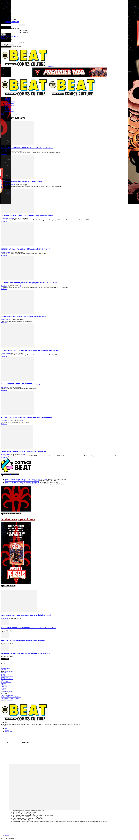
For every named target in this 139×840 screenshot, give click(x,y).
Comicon (3, 669)
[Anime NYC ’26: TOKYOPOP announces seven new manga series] (5, 637)
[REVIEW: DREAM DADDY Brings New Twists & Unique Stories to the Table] (17, 414)
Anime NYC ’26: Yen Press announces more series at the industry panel (26, 615)
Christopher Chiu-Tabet (8, 184)
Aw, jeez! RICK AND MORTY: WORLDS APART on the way (20, 384)
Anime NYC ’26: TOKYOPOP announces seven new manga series (23, 641)
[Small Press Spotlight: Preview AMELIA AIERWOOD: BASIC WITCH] (17, 313)
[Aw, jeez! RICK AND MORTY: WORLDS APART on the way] (17, 380)
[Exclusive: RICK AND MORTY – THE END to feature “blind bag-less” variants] (17, 144)
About (6, 728)
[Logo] (24, 96)
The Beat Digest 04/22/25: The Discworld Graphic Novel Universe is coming (27, 215)
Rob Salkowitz (5, 685)
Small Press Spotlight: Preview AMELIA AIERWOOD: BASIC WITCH (24, 316)
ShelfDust (4, 686)
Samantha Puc (5, 151)
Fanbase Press (5, 674)
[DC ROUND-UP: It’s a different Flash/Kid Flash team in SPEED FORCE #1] (17, 246)
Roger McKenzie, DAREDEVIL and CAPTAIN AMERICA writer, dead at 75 (25, 653)
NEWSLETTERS (9, 111)
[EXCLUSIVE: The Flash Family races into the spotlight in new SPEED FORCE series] (17, 279)
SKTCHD (3, 688)
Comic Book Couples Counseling (10, 698)
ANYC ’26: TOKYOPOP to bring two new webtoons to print (22, 482)
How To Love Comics (7, 679)
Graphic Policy (5, 677)
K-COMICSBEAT (9, 103)
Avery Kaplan (4, 387)
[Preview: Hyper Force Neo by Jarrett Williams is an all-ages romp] (17, 448)
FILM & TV (8, 100)
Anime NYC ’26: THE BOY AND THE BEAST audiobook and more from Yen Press (28, 628)
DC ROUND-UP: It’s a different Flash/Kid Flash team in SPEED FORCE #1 (25, 249)
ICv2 (2, 680)
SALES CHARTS (9, 105)
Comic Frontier (8, 671)
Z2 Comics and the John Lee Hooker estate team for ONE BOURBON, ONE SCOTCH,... (30, 350)
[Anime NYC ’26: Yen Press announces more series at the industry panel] (19, 612)
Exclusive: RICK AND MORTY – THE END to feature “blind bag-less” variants (27, 148)
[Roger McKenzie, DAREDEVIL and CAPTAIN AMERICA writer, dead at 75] (5, 650)
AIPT (2, 666)
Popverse (3, 683)
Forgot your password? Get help (10, 36)
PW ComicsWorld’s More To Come (11, 697)
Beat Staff (4, 286)
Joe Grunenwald (5, 252)
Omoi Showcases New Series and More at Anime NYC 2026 (22, 481)
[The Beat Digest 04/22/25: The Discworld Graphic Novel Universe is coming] (17, 212)
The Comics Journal (7, 691)
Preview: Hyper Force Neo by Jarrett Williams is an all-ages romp (23, 451)
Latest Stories (12, 474)
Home (2, 114)
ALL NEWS (8, 109)
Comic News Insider (6, 700)
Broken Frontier (5, 668)
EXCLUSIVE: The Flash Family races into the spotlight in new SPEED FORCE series (29, 283)
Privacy (3, 38)
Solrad (2, 689)
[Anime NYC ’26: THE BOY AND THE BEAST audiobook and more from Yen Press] (5, 624)
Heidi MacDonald (6, 454)
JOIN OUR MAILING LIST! (12, 22)
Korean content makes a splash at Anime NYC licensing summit (23, 484)
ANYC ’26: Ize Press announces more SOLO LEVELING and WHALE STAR (26, 479)
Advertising (8, 731)
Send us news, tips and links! (18, 519)
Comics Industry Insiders (8, 695)
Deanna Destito (5, 319)
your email (23, 43)
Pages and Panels (6, 682)
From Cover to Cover (7, 676)
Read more (4, 154)
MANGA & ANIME (10, 102)
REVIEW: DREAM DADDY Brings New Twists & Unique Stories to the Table (26, 418)
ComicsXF (4, 673)
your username (24, 30)
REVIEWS (7, 106)
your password (24, 32)
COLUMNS (8, 108)
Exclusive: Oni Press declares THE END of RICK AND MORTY (21, 182)
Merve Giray (4, 618)
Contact (7, 730)
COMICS (7, 99)
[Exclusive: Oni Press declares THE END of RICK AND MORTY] (17, 178)
